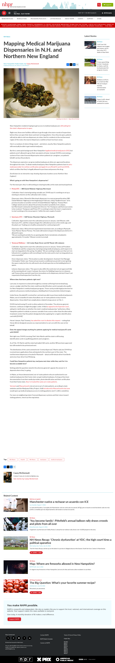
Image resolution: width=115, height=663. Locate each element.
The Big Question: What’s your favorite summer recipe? (63, 583)
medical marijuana (56, 459)
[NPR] (25, 659)
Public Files (67, 638)
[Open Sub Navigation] (14, 18)
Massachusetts (24, 386)
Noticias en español (35, 499)
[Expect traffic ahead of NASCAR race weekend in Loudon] (90, 100)
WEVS (65, 653)
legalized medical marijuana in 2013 (57, 151)
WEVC (66, 643)
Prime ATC (16, 189)
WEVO (66, 650)
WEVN (66, 649)
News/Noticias (7, 19)
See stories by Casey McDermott (25, 479)
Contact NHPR (44, 635)
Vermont (13, 386)
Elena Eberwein (34, 527)
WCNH (66, 642)
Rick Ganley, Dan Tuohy (36, 546)
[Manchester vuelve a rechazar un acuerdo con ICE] (16, 505)
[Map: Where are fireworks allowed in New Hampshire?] (16, 567)
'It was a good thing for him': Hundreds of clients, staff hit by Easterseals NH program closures (103, 66)
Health (23, 459)
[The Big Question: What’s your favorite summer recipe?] (16, 586)
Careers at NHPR (45, 643)
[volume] (9, 13)
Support (108, 5)
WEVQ (66, 652)
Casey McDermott (33, 64)
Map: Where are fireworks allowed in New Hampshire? (62, 564)
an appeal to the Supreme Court (58, 307)
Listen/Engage (55, 19)
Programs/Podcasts (38, 19)
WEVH (66, 646)
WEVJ (65, 647)
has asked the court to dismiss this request (45, 320)
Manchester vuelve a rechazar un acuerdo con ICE (59, 502)
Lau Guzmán (33, 505)
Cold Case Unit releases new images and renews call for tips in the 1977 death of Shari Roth (103, 48)
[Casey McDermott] (8, 477)
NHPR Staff (33, 567)
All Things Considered (36, 580)
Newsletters (22, 19)
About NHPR (69, 19)
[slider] (12, 13)
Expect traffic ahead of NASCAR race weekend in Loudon (103, 101)
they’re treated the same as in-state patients (41, 382)
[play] (4, 13)
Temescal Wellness (18, 243)
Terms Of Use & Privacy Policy (72, 635)
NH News (7, 37)
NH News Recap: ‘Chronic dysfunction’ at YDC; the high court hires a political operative (70, 541)
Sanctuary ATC (17, 217)
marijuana (43, 459)
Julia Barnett (33, 586)
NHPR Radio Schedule (46, 639)
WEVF (65, 644)
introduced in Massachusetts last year (56, 388)
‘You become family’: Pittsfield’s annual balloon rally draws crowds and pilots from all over (69, 522)
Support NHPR (14, 619)
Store (99, 19)
